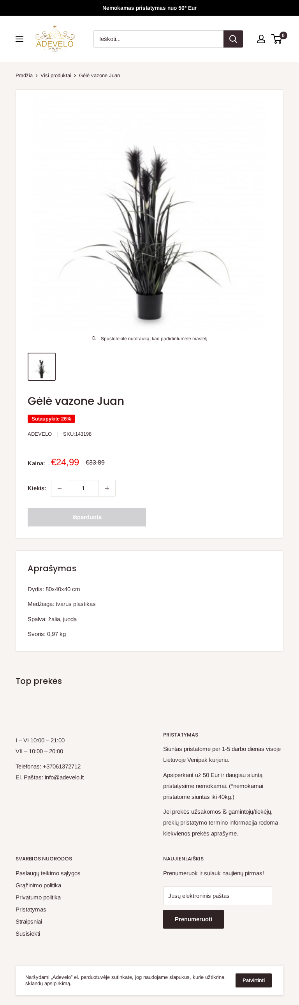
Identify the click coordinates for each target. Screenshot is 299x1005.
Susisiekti (28, 933)
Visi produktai (55, 75)
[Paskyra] (261, 39)
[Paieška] (233, 39)
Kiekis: (37, 488)
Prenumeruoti (193, 919)
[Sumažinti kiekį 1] (59, 488)
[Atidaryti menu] (19, 39)
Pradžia (24, 75)
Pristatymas (31, 909)
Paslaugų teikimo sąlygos (48, 873)
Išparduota (87, 517)
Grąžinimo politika (38, 885)
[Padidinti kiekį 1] (107, 488)
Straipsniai (29, 921)
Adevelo (40, 434)
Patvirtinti (254, 980)
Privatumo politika (38, 897)
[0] (277, 39)
